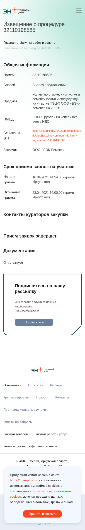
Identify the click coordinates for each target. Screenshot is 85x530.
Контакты (62, 397)
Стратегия (35, 385)
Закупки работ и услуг (36, 42)
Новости (42, 397)
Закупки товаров (15, 434)
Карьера (56, 385)
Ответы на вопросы (17, 422)
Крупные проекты (16, 397)
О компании (12, 385)
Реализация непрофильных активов (30, 446)
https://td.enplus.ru (23, 480)
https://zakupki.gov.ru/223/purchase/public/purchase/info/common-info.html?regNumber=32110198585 (56, 135)
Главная (9, 42)
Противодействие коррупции (24, 409)
